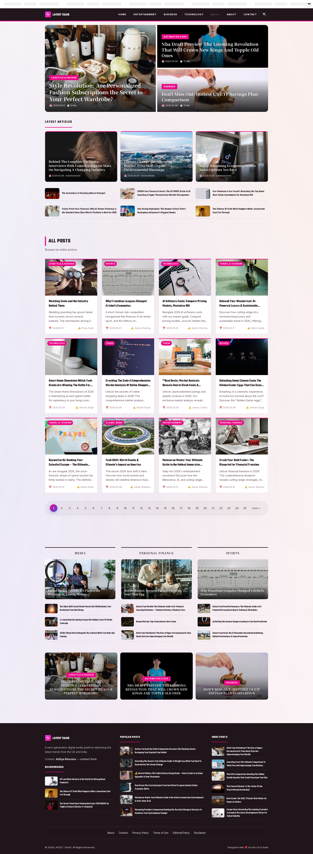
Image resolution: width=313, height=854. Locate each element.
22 (221, 508)
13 (149, 508)
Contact (250, 14)
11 (133, 508)
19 (197, 508)
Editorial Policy (181, 832)
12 (141, 508)
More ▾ (215, 14)
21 (213, 508)
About (231, 14)
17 (181, 508)
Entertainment (144, 14)
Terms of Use (160, 832)
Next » (256, 508)
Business (170, 14)
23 (229, 508)
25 (245, 508)
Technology (194, 14)
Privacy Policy (140, 832)
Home (122, 14)
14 (157, 508)
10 (125, 508)
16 (173, 508)
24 (237, 508)
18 (189, 508)
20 (205, 508)
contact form (88, 759)
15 (165, 508)
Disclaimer (200, 832)
